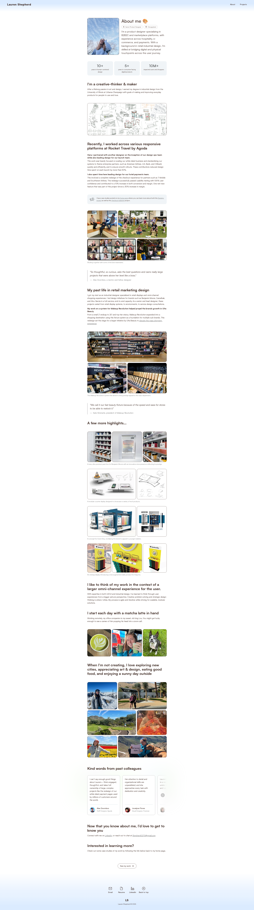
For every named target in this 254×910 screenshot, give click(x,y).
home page (124, 198)
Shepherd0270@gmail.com (143, 835)
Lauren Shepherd (19, 4)
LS (127, 900)
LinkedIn (108, 835)
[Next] (163, 795)
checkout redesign (117, 200)
